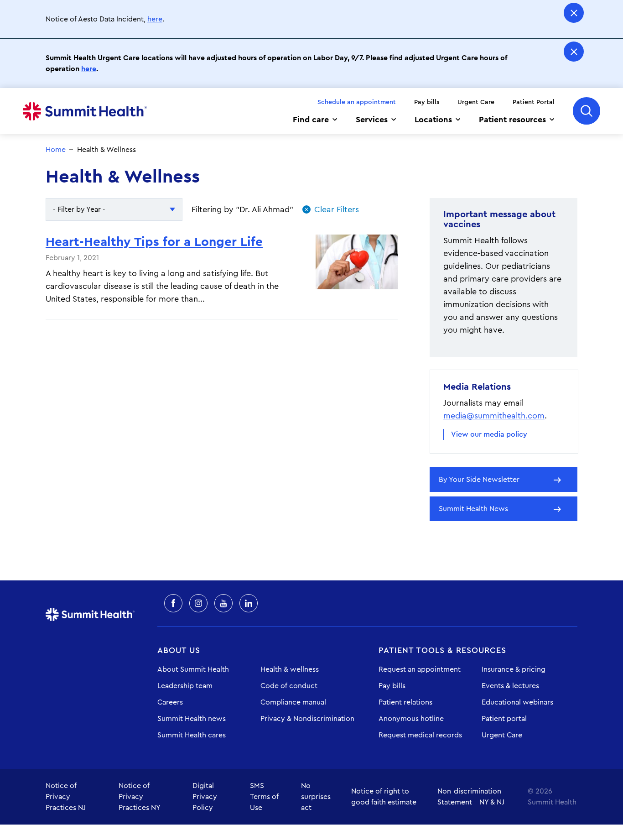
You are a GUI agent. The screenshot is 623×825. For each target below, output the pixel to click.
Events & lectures (510, 685)
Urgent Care (475, 102)
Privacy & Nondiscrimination (307, 718)
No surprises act (316, 796)
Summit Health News (473, 508)
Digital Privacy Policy (204, 796)
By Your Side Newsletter (479, 479)
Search (586, 111)
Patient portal (504, 718)
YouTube (223, 603)
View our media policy (489, 434)
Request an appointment (420, 669)
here (154, 19)
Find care (311, 119)
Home (85, 111)
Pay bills (426, 102)
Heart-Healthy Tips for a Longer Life (154, 241)
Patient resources (512, 119)
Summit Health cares (191, 735)
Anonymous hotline (411, 718)
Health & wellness (289, 669)
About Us (178, 650)
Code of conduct (288, 685)
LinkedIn (248, 603)
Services (372, 119)
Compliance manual (293, 702)
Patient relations (405, 702)
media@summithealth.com (494, 416)
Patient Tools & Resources (442, 650)
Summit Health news (191, 718)
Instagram (198, 603)
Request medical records (420, 735)
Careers (170, 702)
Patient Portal (534, 102)
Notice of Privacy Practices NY (140, 796)
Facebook (173, 603)
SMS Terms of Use (264, 796)
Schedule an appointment (356, 102)
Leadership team (185, 685)
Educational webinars (517, 702)
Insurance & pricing (513, 669)
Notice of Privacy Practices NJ (66, 796)
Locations (433, 119)
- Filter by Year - (79, 209)
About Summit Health (193, 669)
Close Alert (574, 13)
